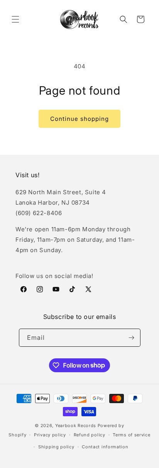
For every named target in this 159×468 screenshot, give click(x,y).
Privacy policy (50, 434)
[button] (15, 19)
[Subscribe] (131, 338)
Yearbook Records (75, 425)
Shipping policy (56, 446)
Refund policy (89, 434)
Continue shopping (79, 118)
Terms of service (131, 434)
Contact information (105, 446)
